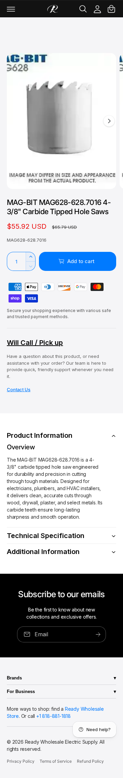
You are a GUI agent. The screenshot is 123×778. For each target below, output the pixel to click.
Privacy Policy (21, 761)
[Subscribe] (98, 634)
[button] (10, 8)
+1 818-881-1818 (53, 716)
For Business (21, 691)
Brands (14, 677)
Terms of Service (56, 761)
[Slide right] (109, 121)
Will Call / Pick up (35, 343)
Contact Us (18, 389)
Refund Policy (90, 761)
